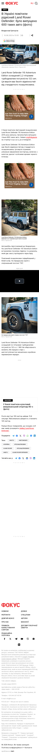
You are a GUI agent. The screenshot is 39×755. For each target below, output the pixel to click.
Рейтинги (6, 615)
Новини (5, 611)
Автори (24, 618)
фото (12, 440)
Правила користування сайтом (8, 627)
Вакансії (24, 622)
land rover (8, 448)
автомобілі (23, 440)
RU (32, 3)
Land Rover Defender (20, 452)
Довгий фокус (8, 618)
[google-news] (33, 638)
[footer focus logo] (11, 605)
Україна (6, 444)
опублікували (31, 137)
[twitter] (10, 638)
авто (6, 452)
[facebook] (4, 638)
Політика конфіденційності (12, 748)
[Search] (36, 3)
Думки (24, 611)
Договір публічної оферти (29, 626)
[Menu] (2, 3)
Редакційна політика (7, 634)
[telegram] (16, 638)
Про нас (5, 622)
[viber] (27, 638)
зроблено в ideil (8, 751)
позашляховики (23, 448)
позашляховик (20, 444)
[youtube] (22, 638)
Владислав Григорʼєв (10, 31)
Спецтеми (25, 615)
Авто (5, 9)
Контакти (28, 748)
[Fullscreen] (35, 202)
